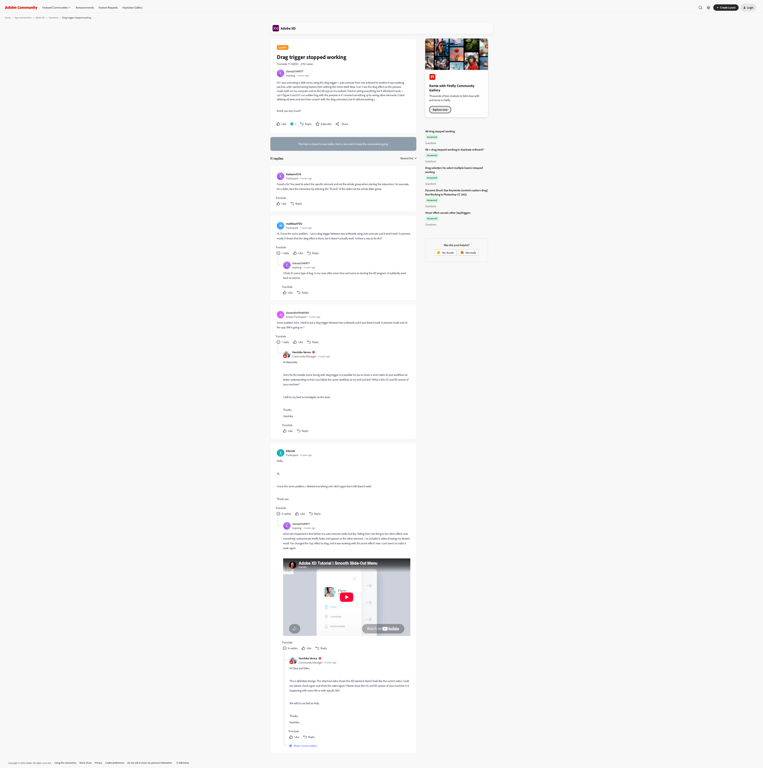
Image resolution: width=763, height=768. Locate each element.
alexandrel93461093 (297, 312)
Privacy (98, 762)
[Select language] (708, 7)
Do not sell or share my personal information (149, 762)
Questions (53, 17)
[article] (343, 189)
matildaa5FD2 (294, 223)
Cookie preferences (114, 762)
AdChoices (184, 762)
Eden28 (290, 451)
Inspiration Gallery (132, 7)
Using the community (65, 762)
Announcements (85, 7)
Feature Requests (108, 7)
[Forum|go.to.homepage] (21, 7)
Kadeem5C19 (293, 174)
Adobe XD (40, 17)
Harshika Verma (301, 352)
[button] (726, 7)
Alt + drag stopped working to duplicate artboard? (454, 149)
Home (8, 17)
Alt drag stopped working (440, 131)
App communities (23, 17)
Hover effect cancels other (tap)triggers (448, 212)
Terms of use (85, 762)
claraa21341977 (294, 71)
